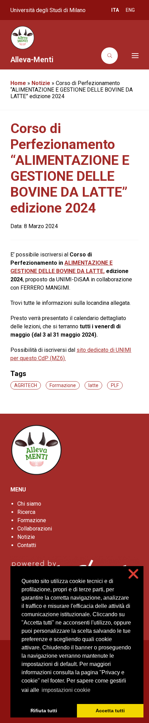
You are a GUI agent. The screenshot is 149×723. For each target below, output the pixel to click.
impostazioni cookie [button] (66, 690)
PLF (115, 385)
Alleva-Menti (31, 59)
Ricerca (26, 512)
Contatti (26, 545)
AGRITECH (25, 385)
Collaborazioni (34, 528)
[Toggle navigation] (130, 55)
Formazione (63, 385)
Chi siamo (29, 503)
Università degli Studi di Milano (48, 10)
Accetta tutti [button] (110, 710)
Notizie (41, 83)
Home (18, 83)
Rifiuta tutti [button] (43, 710)
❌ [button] (133, 574)
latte (93, 385)
